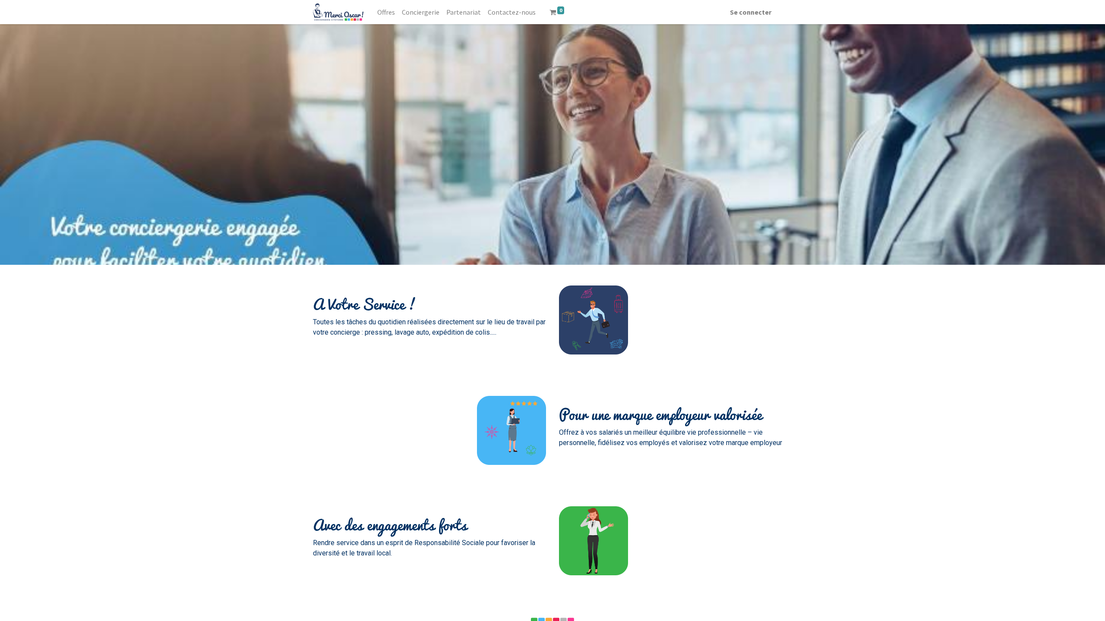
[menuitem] (386, 12)
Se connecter (750, 12)
